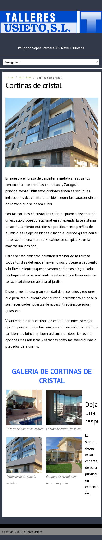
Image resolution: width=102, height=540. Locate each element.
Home (9, 77)
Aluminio (25, 77)
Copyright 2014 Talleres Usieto (22, 532)
